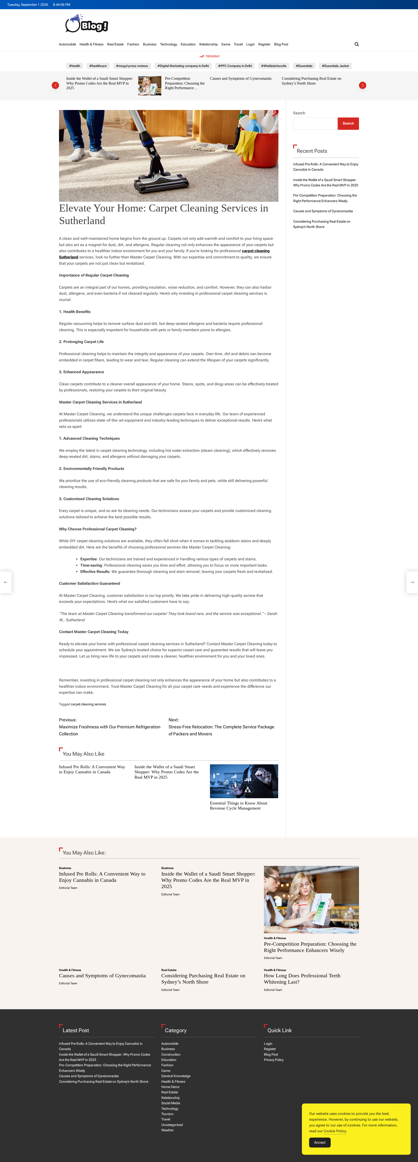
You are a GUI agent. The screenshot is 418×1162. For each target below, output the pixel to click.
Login (250, 44)
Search (299, 113)
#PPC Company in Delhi (235, 66)
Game (225, 44)
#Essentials (304, 66)
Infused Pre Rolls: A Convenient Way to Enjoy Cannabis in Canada (92, 769)
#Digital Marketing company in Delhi (183, 66)
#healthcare (98, 66)
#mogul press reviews (132, 66)
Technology (168, 44)
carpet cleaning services (88, 704)
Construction (170, 1054)
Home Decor (170, 1087)
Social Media (170, 1103)
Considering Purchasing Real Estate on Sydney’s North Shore (282, 81)
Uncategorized (172, 1125)
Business (150, 44)
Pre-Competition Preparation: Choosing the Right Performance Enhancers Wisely (155, 85)
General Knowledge (175, 1076)
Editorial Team (68, 888)
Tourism (167, 1114)
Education (188, 44)
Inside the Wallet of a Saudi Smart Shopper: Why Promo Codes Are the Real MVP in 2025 (70, 83)
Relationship (208, 44)
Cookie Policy (335, 1131)
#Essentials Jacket (335, 66)
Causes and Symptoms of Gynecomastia (211, 78)
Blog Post (281, 44)
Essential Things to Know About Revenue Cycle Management (238, 806)
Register (264, 44)
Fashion (133, 44)
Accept (320, 1142)
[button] (55, 85)
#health (74, 66)
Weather (167, 1130)
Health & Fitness (92, 44)
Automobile (67, 44)
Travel (238, 44)
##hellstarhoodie (273, 66)
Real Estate (115, 44)
